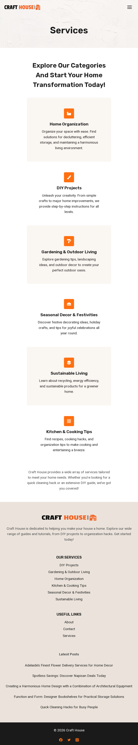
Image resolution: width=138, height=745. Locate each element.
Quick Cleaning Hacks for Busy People (69, 707)
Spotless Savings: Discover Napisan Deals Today (69, 676)
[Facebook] (60, 739)
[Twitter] (69, 739)
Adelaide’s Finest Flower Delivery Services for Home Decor (69, 665)
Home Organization (69, 579)
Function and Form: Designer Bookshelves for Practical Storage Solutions (69, 697)
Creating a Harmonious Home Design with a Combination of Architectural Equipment (69, 686)
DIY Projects (69, 565)
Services (69, 636)
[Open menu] (129, 7)
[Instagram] (77, 739)
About (69, 622)
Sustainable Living (69, 599)
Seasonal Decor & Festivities (69, 592)
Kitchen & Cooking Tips (69, 585)
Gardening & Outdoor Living (69, 572)
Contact (69, 629)
